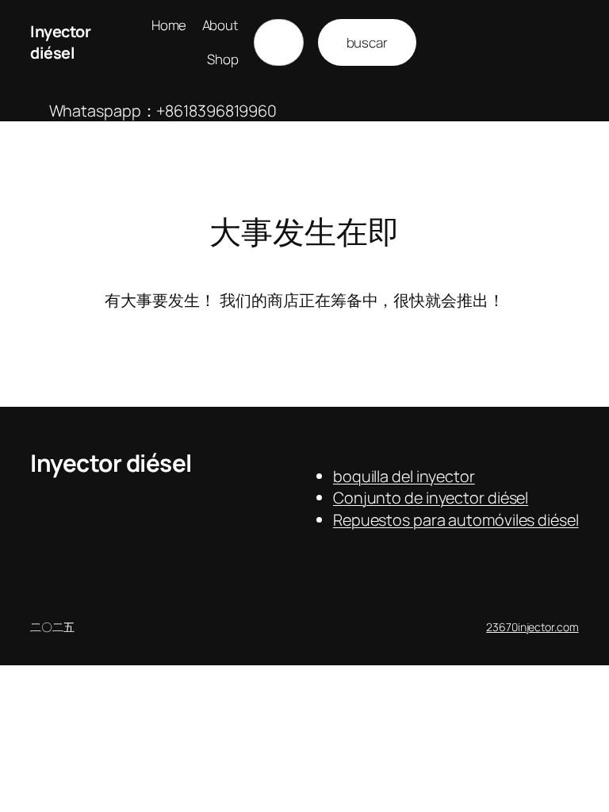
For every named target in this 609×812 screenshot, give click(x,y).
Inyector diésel (60, 42)
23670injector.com (532, 626)
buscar (367, 42)
